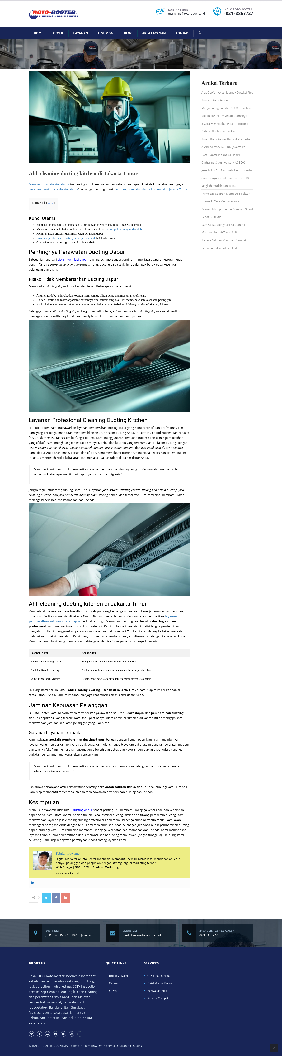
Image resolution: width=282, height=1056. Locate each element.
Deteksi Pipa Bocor (159, 983)
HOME (38, 33)
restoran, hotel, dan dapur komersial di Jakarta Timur (150, 189)
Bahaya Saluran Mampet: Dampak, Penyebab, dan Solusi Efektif (224, 244)
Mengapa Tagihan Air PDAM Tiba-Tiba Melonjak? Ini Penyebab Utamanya (226, 112)
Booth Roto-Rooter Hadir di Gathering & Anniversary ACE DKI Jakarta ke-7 (226, 143)
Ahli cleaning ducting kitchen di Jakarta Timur (83, 173)
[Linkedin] (32, 883)
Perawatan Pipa (157, 990)
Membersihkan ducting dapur (49, 184)
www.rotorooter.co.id (67, 873)
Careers (114, 983)
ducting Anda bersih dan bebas (97, 749)
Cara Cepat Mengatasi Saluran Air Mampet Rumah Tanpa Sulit (223, 228)
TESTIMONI (106, 33)
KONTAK (181, 33)
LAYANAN (80, 33)
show (50, 203)
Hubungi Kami (118, 975)
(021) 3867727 (238, 13)
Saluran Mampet (157, 998)
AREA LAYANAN (154, 33)
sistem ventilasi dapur (73, 259)
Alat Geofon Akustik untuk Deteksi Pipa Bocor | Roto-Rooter (227, 96)
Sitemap (114, 990)
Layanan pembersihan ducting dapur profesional (65, 238)
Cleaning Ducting (158, 975)
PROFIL (58, 33)
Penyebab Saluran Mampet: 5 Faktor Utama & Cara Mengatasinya (225, 197)
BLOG (128, 33)
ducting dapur (82, 810)
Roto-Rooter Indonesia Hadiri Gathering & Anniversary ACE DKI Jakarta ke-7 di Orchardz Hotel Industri (226, 162)
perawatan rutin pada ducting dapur (53, 189)
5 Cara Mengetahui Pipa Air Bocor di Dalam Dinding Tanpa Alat (225, 127)
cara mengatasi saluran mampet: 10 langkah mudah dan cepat (225, 182)
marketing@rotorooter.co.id (186, 13)
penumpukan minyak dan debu (124, 229)
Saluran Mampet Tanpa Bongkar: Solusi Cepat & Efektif (227, 213)
